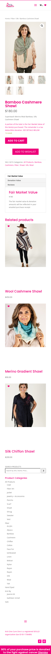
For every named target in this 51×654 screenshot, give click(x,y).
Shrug (9, 511)
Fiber (13, 18)
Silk (17, 18)
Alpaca (10, 530)
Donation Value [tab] (14, 180)
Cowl (9, 485)
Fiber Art (10, 488)
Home (7, 18)
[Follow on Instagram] (44, 641)
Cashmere (9, 165)
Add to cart (16, 140)
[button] (42, 26)
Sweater (10, 515)
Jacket (9, 492)
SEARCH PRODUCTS (13, 466)
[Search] (43, 470)
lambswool (11, 553)
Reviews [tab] (11, 185)
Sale (7, 602)
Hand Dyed (9, 587)
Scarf (9, 504)
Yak (8, 583)
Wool (31, 165)
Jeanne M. (11, 594)
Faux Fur (10, 549)
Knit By (8, 591)
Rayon (9, 568)
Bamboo (38, 162)
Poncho (10, 500)
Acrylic (9, 526)
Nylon (9, 564)
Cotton (9, 545)
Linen (9, 557)
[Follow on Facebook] (39, 641)
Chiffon (10, 541)
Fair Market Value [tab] (15, 176)
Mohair (10, 560)
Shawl (22, 165)
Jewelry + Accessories (16, 496)
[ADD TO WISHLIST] (9, 226)
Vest (8, 519)
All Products (29, 162)
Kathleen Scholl (13, 598)
